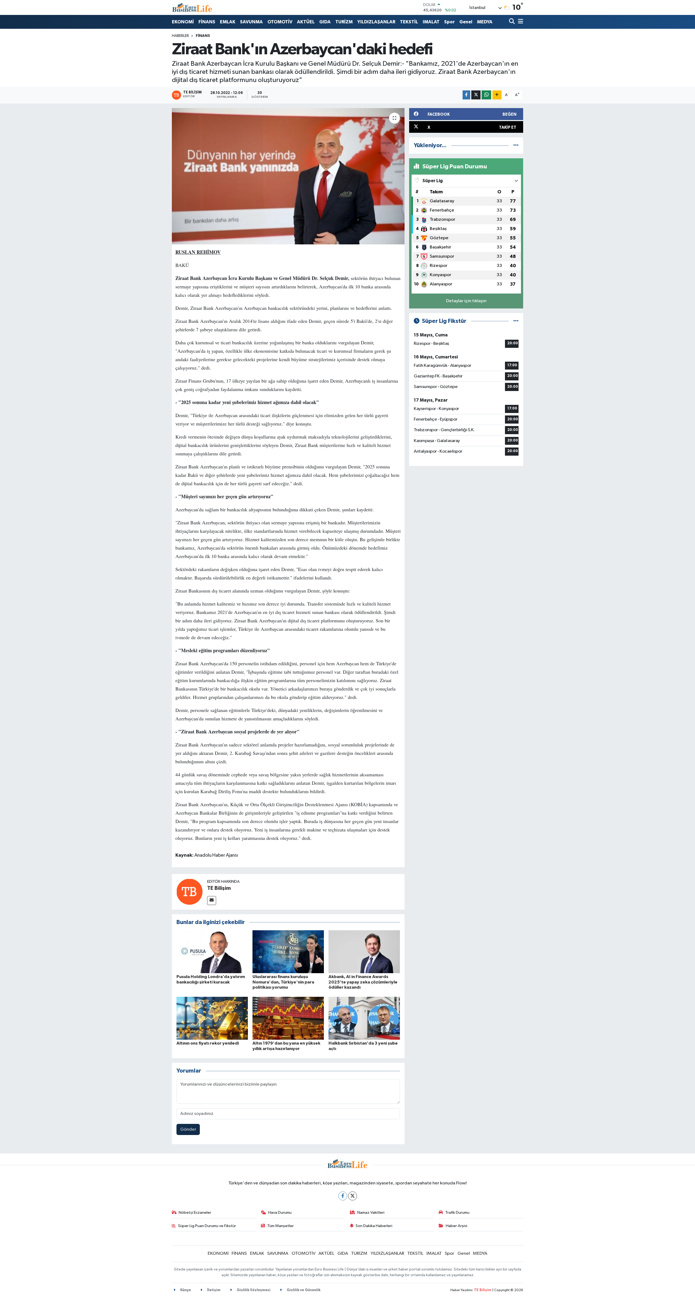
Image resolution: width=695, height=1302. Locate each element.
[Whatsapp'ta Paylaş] (486, 94)
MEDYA (484, 22)
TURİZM (344, 22)
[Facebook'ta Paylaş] (466, 94)
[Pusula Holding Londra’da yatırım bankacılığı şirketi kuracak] (212, 951)
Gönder (188, 1129)
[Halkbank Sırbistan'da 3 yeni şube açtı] (364, 1018)
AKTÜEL (306, 22)
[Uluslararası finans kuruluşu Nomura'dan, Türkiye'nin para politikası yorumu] (288, 951)
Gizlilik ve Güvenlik (303, 1290)
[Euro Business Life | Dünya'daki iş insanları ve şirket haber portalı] (192, 7)
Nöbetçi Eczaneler (195, 1212)
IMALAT (431, 22)
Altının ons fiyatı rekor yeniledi (207, 1043)
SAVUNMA (251, 22)
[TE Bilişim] (189, 891)
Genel (465, 22)
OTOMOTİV (279, 22)
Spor (449, 22)
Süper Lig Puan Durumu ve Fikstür (207, 1226)
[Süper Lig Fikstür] (516, 321)
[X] (352, 1195)
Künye (185, 1290)
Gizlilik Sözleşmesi (253, 1290)
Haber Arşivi (456, 1226)
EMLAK (227, 22)
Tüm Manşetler (280, 1226)
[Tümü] (516, 145)
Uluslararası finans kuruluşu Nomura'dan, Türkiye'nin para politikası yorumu (283, 982)
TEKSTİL (409, 22)
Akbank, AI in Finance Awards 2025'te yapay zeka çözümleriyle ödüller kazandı (362, 982)
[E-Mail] (211, 900)
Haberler (180, 36)
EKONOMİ (183, 22)
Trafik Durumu (457, 1212)
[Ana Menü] (519, 22)
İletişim (213, 1290)
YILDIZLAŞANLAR (376, 22)
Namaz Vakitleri (370, 1212)
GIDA (325, 22)
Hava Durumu (280, 1212)
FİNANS (206, 22)
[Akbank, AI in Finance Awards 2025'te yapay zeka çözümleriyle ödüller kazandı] (364, 951)
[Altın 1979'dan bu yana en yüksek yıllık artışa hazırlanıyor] (288, 1018)
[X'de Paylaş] (476, 94)
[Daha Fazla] (496, 94)
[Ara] (512, 22)
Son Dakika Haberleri (374, 1226)
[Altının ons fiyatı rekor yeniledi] (212, 1018)
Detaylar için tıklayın (466, 301)
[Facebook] (342, 1195)
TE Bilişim (219, 888)
